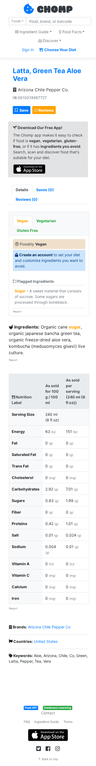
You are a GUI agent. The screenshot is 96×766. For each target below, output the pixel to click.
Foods (16, 21)
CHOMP (55, 10)
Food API (31, 708)
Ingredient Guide (46, 722)
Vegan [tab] (22, 220)
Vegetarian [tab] (46, 220)
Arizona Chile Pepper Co (49, 627)
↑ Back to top (48, 759)
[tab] (45, 190)
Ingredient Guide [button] (33, 31)
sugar (75, 327)
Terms (68, 722)
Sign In (28, 49)
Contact (48, 713)
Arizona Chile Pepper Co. (43, 89)
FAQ (27, 722)
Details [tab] (22, 189)
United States (46, 641)
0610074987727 (32, 97)
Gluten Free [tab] (27, 230)
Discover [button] (50, 40)
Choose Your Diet (59, 49)
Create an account (36, 254)
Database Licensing (57, 708)
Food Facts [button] (71, 31)
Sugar (20, 291)
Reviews (46, 110)
